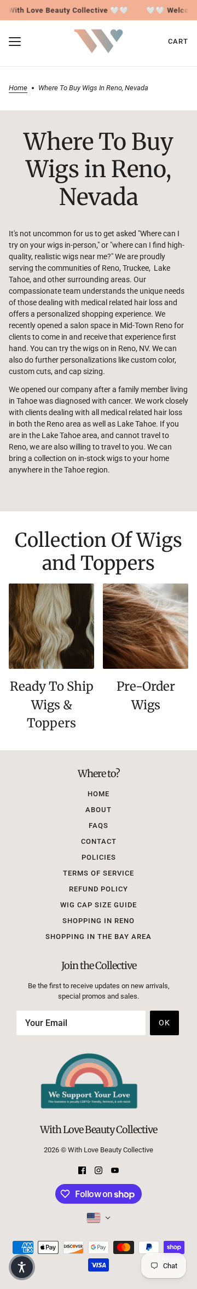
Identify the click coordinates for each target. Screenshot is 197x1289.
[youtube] (115, 1169)
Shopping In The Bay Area (98, 936)
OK (164, 1022)
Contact (99, 841)
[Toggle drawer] (15, 41)
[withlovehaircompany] (98, 41)
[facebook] (82, 1169)
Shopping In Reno (98, 921)
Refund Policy (98, 889)
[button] (22, 1267)
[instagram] (98, 1169)
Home (18, 88)
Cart (178, 41)
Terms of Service (98, 873)
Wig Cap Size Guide (98, 905)
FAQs (98, 825)
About (98, 810)
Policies (99, 857)
